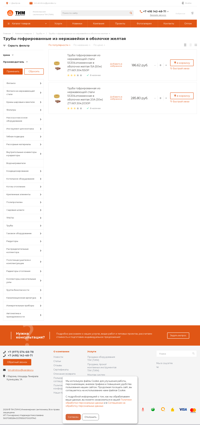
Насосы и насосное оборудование (17, 119)
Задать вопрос (178, 335)
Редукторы (12, 241)
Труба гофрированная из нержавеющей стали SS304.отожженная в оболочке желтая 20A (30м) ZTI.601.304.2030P (85, 96)
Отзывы (57, 365)
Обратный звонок (17, 362)
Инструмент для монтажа (20, 128)
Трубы (9, 225)
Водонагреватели (16, 163)
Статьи (57, 361)
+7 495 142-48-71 (154, 11)
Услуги (91, 351)
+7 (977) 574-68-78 (21, 351)
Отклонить (90, 417)
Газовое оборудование (19, 233)
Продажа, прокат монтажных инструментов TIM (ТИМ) (101, 367)
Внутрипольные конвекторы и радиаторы (21, 154)
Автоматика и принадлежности (15, 315)
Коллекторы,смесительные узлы (21, 280)
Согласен (73, 417)
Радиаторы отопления (18, 271)
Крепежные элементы (18, 194)
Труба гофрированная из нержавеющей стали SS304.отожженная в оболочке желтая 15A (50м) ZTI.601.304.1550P (84, 63)
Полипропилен (14, 202)
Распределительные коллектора (17, 250)
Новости (58, 357)
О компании (61, 351)
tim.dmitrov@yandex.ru (45, 3)
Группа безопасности (17, 290)
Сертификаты (61, 369)
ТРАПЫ (10, 217)
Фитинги (10, 83)
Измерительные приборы (20, 305)
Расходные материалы (18, 144)
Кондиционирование (17, 171)
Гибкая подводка (15, 136)
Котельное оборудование (20, 178)
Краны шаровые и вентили (20, 102)
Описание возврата (64, 373)
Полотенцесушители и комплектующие (18, 262)
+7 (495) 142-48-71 (20, 355)
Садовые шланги (15, 210)
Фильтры (11, 110)
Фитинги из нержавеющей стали (20, 92)
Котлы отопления (15, 186)
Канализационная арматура (21, 297)
